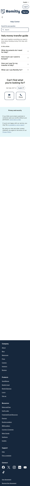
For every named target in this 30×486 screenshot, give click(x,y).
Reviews (4, 370)
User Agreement (6, 479)
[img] (10, 11)
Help (3, 452)
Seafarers (5, 437)
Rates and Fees (6, 407)
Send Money (5, 381)
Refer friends (5, 433)
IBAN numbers (6, 426)
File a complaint (6, 455)
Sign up (4, 396)
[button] (26, 2)
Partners (4, 418)
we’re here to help (15, 119)
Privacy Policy (7, 132)
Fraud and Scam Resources (10, 414)
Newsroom (5, 355)
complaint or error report (16, 125)
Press (3, 359)
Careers (4, 362)
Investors (4, 366)
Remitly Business (6, 388)
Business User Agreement (9, 483)
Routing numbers (7, 422)
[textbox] (17, 30)
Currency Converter (8, 429)
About (4, 347)
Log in (3, 392)
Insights (4, 441)
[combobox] (21, 88)
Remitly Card (6, 385)
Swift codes (5, 411)
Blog (3, 351)
